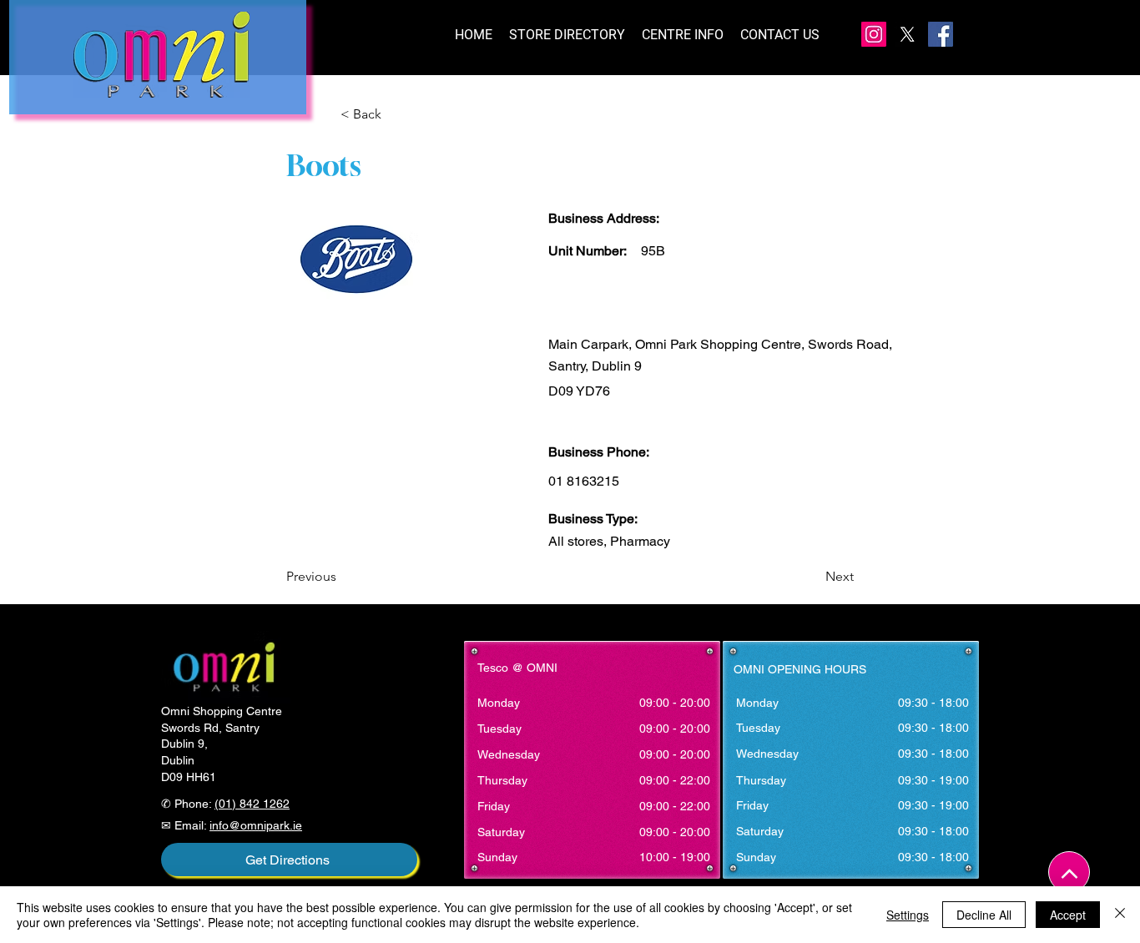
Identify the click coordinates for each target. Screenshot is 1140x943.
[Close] (1120, 915)
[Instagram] (873, 34)
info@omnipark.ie (255, 825)
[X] (907, 34)
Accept (1068, 914)
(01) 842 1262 (252, 803)
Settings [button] (907, 914)
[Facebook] (940, 34)
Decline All (983, 914)
